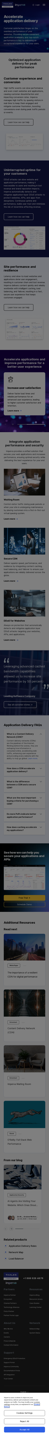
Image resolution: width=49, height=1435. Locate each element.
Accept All (24, 1429)
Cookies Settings (24, 1413)
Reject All (24, 1421)
